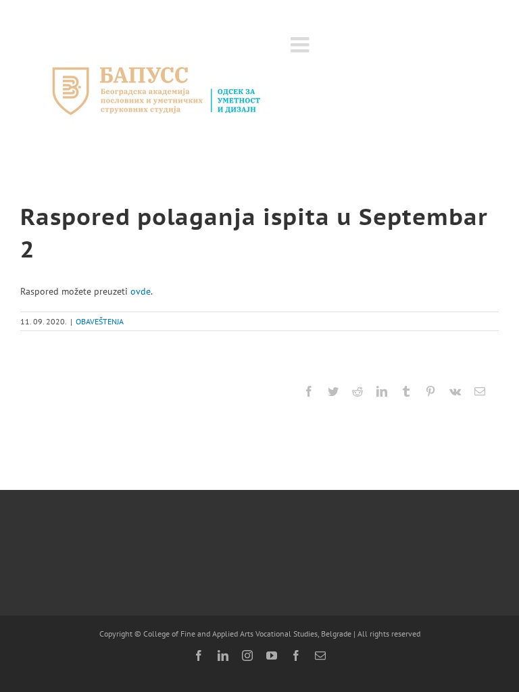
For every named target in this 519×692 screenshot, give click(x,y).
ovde (140, 291)
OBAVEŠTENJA (100, 321)
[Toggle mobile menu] (301, 44)
